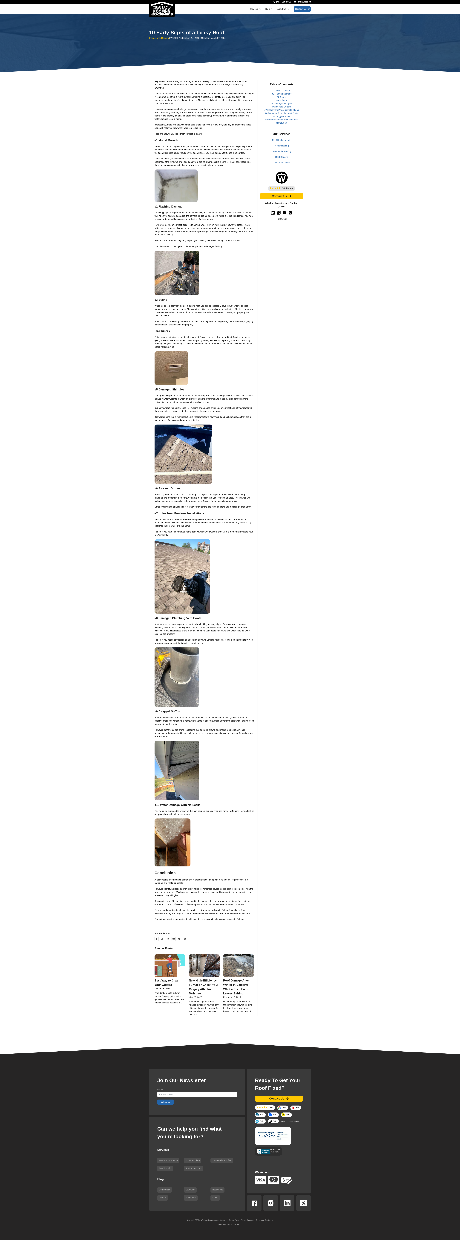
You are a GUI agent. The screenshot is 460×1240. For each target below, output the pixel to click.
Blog (267, 9)
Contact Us (301, 9)
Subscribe (165, 1102)
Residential (190, 1198)
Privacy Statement (248, 1220)
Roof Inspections (193, 1168)
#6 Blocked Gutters (281, 107)
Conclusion (281, 123)
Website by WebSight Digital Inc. (230, 1224)
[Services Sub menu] (260, 9)
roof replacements (235, 889)
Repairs (165, 38)
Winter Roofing (192, 1160)
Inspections (154, 38)
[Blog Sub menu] (272, 9)
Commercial (164, 1190)
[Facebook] (157, 939)
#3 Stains (281, 97)
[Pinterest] (179, 939)
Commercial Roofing (222, 1160)
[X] (162, 939)
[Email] (174, 939)
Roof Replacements (168, 1160)
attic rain (173, 814)
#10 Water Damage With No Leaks (281, 120)
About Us (281, 9)
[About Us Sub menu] (288, 9)
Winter (215, 1198)
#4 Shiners (281, 100)
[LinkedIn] (168, 939)
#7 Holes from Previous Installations (281, 110)
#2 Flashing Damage (282, 94)
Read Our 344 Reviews (290, 1121)
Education (190, 1190)
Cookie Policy (234, 1220)
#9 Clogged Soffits (281, 116)
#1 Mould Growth (281, 90)
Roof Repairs (165, 1168)
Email (160, 1089)
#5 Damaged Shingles (281, 103)
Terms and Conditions (264, 1220)
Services (254, 9)
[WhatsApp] (185, 939)
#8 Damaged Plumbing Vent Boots (281, 113)
